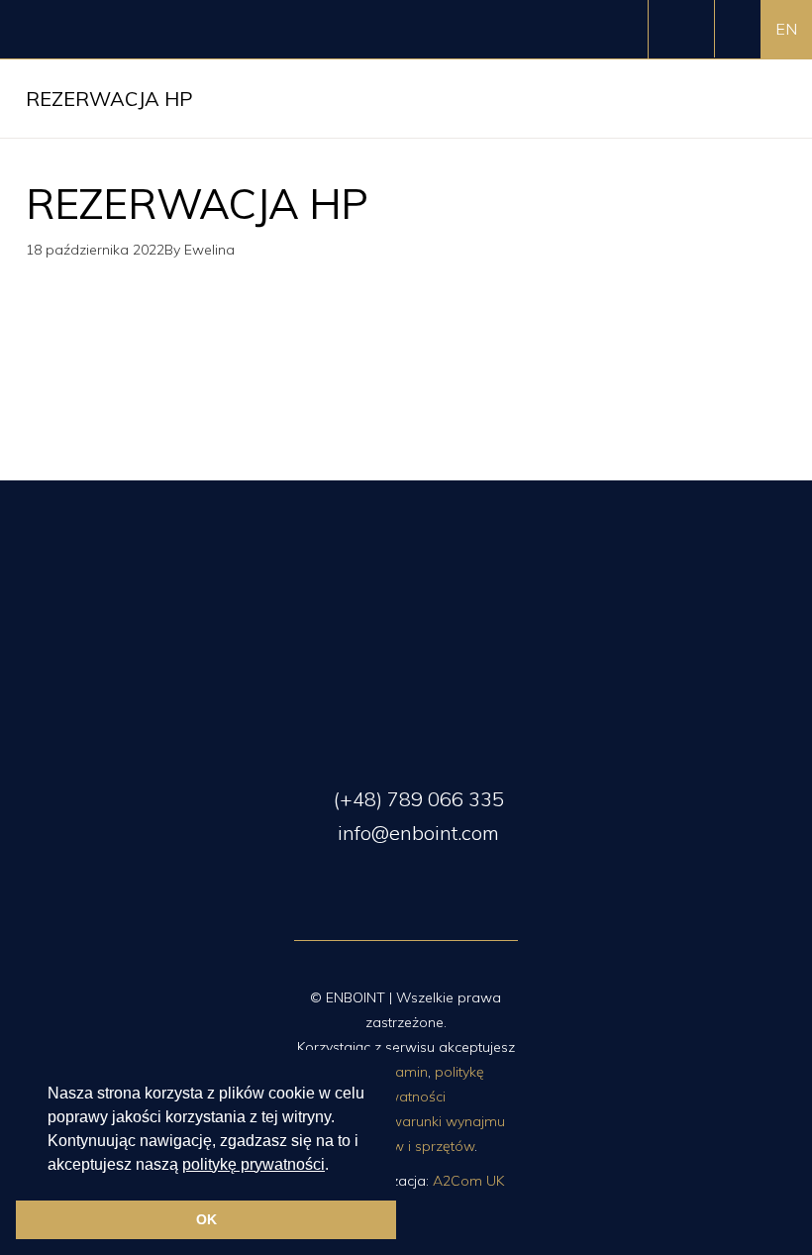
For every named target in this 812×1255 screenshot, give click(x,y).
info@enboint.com (416, 832)
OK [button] (206, 1219)
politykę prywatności (253, 1164)
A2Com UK (468, 1181)
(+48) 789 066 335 (416, 798)
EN (786, 29)
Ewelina (209, 250)
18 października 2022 (95, 250)
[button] (336, 1166)
